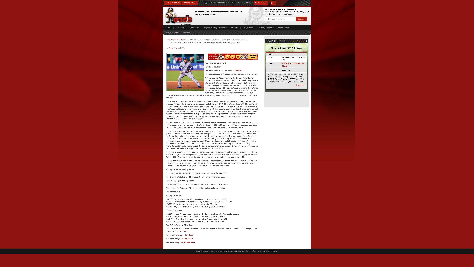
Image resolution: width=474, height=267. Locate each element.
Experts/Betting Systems (214, 27)
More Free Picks (298, 41)
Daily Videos (248, 27)
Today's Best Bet (189, 3)
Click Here (237, 70)
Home (168, 27)
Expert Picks (194, 27)
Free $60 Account (172, 3)
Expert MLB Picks (188, 242)
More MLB (187, 32)
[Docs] (179, 15)
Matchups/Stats (172, 32)
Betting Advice (283, 27)
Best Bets (234, 27)
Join (273, 2)
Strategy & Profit (265, 27)
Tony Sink (173, 48)
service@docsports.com (219, 2)
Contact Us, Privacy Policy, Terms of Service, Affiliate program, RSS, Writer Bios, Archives (252, 251)
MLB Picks (180, 39)
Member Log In (261, 2)
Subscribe (302, 19)
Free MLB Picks (187, 238)
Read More (300, 85)
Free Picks (180, 27)
